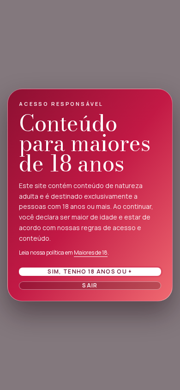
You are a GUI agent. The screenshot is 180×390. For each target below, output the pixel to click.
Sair (89, 285)
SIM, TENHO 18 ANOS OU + (90, 271)
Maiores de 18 (91, 252)
